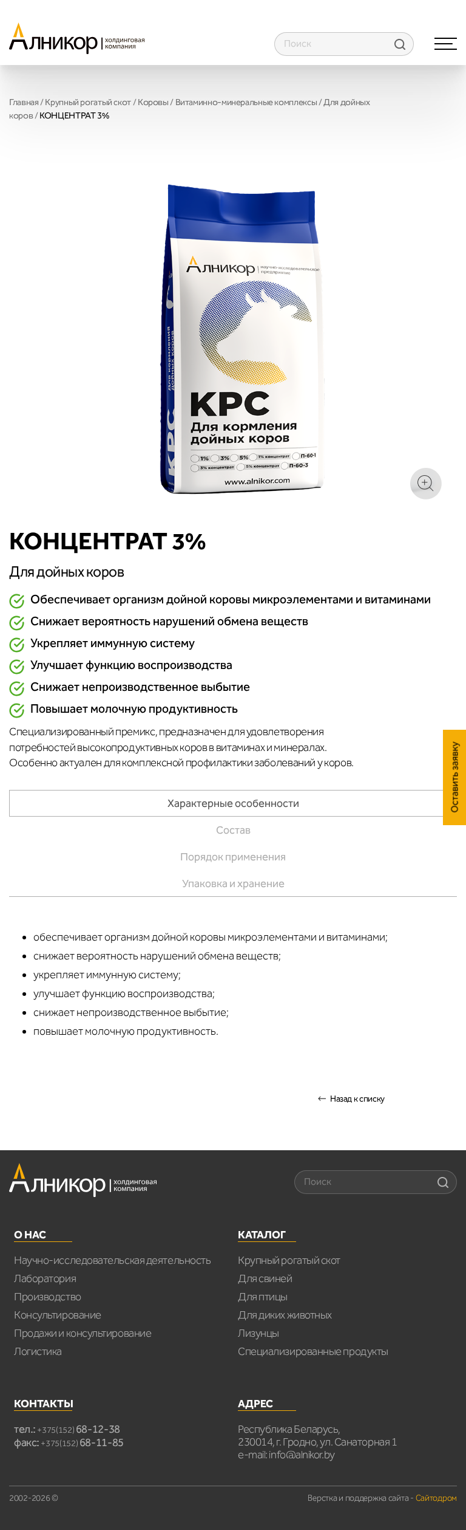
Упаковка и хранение (233, 883)
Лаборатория (45, 1278)
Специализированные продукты (313, 1351)
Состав (233, 830)
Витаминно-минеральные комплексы (246, 102)
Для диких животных (285, 1315)
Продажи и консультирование (82, 1333)
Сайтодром (436, 1498)
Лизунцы (258, 1333)
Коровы (153, 102)
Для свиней (265, 1278)
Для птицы (263, 1296)
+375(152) (78, 1430)
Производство (47, 1296)
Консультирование (57, 1315)
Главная (23, 102)
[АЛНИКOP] (76, 37)
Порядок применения (233, 856)
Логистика (38, 1351)
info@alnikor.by (301, 1454)
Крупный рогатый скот (88, 102)
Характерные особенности (233, 803)
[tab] (233, 803)
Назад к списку (357, 1099)
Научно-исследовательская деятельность (112, 1260)
